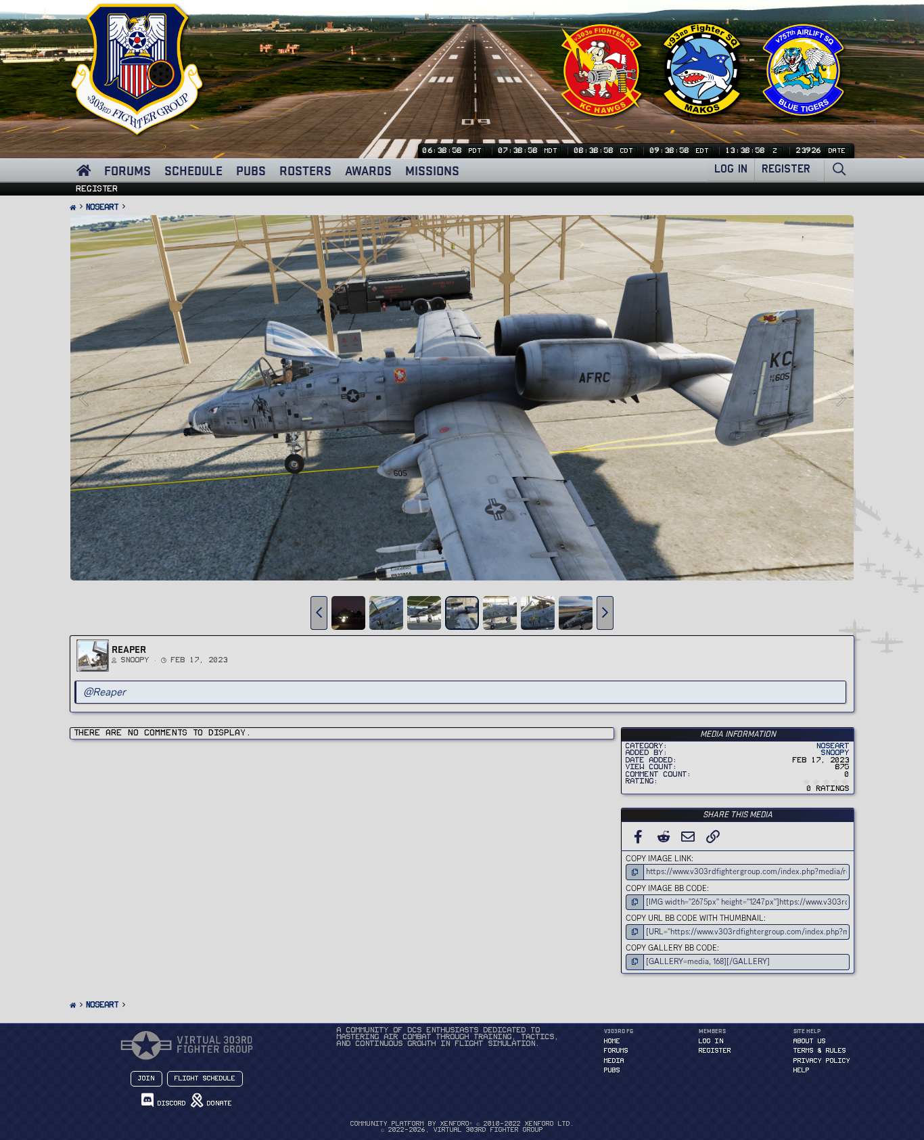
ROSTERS (305, 170)
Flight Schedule (205, 1078)
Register (97, 188)
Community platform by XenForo (462, 1123)
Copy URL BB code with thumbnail (695, 918)
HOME (612, 1041)
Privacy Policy (821, 1061)
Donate (217, 1103)
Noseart (833, 746)
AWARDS (368, 170)
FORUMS (127, 170)
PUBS (251, 170)
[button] (318, 613)
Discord (170, 1103)
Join (146, 1078)
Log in (711, 1041)
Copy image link (658, 858)
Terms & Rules (819, 1050)
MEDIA (614, 1061)
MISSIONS (432, 170)
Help (801, 1070)
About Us (809, 1041)
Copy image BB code (666, 888)
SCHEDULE (193, 170)
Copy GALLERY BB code (671, 947)
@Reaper (104, 692)
